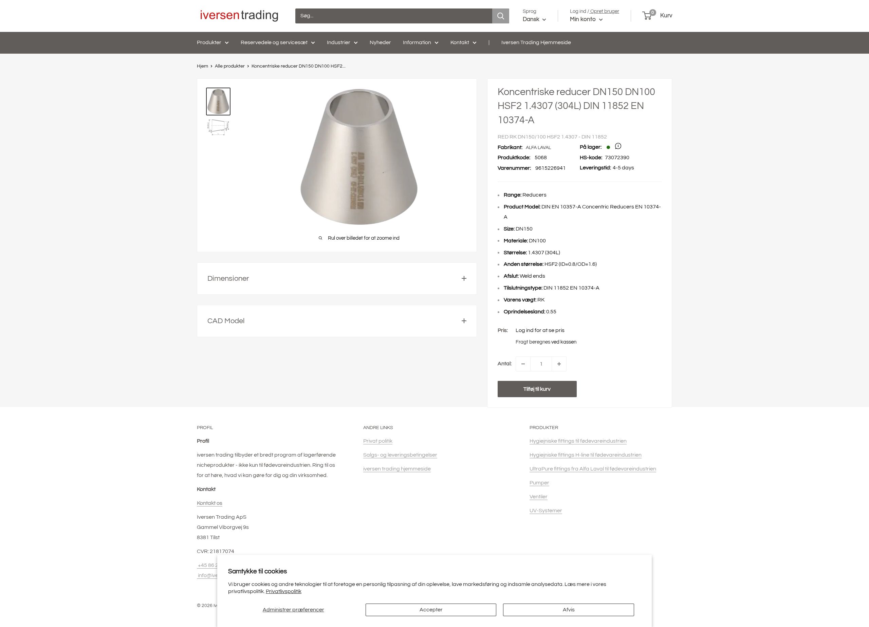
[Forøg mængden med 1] (559, 364)
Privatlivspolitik (283, 591)
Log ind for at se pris (540, 330)
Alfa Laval (538, 147)
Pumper (539, 482)
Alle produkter (230, 66)
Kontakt (459, 42)
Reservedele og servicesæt (274, 42)
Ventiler (539, 496)
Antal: (505, 363)
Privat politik (377, 441)
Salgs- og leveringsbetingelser (400, 455)
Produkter (209, 42)
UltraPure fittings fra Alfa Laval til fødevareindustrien (593, 469)
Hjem (202, 66)
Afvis (569, 609)
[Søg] (500, 15)
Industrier (338, 42)
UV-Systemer (546, 510)
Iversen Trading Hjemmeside (536, 42)
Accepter (431, 609)
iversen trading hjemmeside (397, 469)
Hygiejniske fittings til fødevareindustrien (578, 441)
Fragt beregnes (533, 342)
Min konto (583, 19)
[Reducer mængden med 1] (523, 364)
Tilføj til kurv (537, 389)
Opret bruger (604, 11)
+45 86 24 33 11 (216, 565)
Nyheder (380, 42)
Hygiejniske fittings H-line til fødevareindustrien (586, 455)
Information (417, 42)
